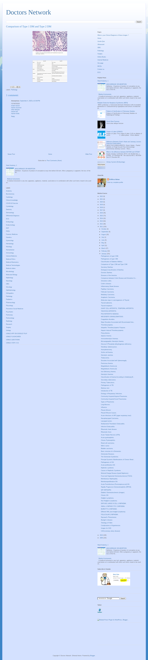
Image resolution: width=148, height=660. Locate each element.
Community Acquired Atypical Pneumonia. (114, 396)
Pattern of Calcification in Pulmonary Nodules (120, 111)
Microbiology (10, 271)
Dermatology (10, 212)
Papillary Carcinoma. (107, 289)
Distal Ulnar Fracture (112, 121)
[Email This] (11, 87)
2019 (101, 204)
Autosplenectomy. (106, 349)
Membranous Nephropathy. (109, 479)
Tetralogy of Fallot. (107, 523)
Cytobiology (9, 206)
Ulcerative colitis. (106, 281)
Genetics (9, 237)
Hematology (10, 243)
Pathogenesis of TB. (107, 385)
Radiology (9, 321)
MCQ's (100, 66)
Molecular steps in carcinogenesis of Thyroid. (115, 300)
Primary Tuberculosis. (108, 382)
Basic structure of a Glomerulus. (111, 451)
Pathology (14, 90)
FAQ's (8, 231)
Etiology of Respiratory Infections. (111, 393)
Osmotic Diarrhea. (106, 272)
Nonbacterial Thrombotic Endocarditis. (113, 424)
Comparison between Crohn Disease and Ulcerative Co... (119, 278)
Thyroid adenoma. (106, 303)
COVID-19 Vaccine (12, 203)
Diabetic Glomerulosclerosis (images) (112, 492)
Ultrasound (101, 44)
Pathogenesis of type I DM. (109, 259)
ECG (7, 219)
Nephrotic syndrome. (107, 468)
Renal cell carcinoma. (108, 443)
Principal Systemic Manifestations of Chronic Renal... (118, 459)
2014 (101, 218)
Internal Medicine (11, 256)
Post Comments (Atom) (54, 160)
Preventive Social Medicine (14, 309)
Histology (9, 246)
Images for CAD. (106, 528)
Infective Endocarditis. (108, 426)
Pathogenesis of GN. (107, 462)
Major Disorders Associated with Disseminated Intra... (118, 322)
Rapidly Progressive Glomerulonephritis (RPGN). (116, 487)
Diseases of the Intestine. (109, 275)
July (102, 237)
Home (50, 154)
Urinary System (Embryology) (115, 162)
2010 (101, 535)
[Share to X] (15, 87)
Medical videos (10, 268)
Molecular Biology (11, 274)
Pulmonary (9, 315)
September (105, 232)
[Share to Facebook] (17, 87)
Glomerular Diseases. (108, 454)
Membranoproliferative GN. (109, 481)
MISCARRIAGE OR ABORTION (25, 169)
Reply (13, 116)
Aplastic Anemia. (106, 336)
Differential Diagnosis (12, 215)
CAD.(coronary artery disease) (110, 531)
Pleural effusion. (106, 410)
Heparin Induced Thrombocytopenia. (112, 330)
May (103, 243)
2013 (101, 221)
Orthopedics (10, 293)
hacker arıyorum (16, 107)
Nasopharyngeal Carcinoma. (110, 418)
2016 (101, 213)
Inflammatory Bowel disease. (110, 286)
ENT (7, 228)
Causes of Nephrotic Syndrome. (111, 470)
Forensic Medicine (12, 234)
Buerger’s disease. (107, 520)
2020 (101, 202)
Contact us (101, 69)
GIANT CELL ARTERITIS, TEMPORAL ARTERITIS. (117, 308)
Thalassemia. (105, 358)
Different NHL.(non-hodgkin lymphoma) (113, 512)
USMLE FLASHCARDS (13, 336)
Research (9, 324)
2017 (101, 210)
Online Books (102, 57)
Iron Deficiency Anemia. (108, 371)
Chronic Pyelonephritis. (108, 440)
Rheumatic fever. (106, 432)
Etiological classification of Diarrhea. (112, 270)
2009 (101, 538)
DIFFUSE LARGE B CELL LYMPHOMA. (113, 503)
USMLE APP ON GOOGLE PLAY (16, 333)
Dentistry (9, 209)
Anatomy (9, 191)
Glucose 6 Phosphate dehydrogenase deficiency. (116, 344)
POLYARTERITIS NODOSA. (110, 314)
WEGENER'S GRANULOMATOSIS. (112, 316)
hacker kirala (15, 113)
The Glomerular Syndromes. (110, 457)
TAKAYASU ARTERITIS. (109, 311)
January (104, 254)
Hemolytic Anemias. (107, 374)
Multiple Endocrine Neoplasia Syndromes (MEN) (113, 103)
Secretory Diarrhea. (107, 267)
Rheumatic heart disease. (109, 429)
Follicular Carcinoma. (107, 292)
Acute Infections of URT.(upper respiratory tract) (116, 415)
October (104, 229)
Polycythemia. (105, 333)
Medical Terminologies (13, 265)
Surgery (8, 327)
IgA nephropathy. (106, 490)
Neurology (9, 281)
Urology (8, 330)
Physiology (9, 305)
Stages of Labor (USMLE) (114, 131)
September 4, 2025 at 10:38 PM (30, 101)
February (104, 251)
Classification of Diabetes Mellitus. (112, 261)
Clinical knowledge (12, 200)
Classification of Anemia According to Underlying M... (117, 377)
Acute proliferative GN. (108, 465)
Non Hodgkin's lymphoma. (109, 501)
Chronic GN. (105, 495)
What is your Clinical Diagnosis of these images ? (113, 35)
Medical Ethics (10, 259)
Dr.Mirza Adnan (114, 179)
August (103, 234)
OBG (7, 284)
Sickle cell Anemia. (107, 352)
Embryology (10, 222)
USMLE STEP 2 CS (12, 343)
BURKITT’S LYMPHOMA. (109, 509)
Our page (100, 63)
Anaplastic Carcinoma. (108, 297)
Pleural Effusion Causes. (109, 413)
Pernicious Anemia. (107, 363)
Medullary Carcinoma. (108, 294)
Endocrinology (10, 225)
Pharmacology (10, 302)
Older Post (88, 154)
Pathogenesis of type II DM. (110, 256)
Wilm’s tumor (105, 446)
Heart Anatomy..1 (11, 165)
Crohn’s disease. (106, 283)
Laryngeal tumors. (106, 421)
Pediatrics (9, 299)
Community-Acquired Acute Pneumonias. (114, 399)
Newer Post (11, 154)
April (103, 245)
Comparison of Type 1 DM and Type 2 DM (114, 264)
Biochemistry (10, 194)
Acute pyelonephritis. (107, 437)
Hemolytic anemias (107, 355)
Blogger (92, 655)
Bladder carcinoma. (107, 448)
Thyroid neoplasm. (107, 305)
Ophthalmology (10, 290)
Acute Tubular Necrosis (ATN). (110, 435)
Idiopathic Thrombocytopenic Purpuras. (113, 327)
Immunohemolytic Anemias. (109, 338)
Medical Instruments (13, 179)
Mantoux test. (105, 388)
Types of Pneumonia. (107, 402)
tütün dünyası (15, 109)
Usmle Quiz (101, 41)
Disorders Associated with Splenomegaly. (114, 360)
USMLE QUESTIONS (13, 340)
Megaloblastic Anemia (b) (109, 369)
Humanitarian (10, 250)
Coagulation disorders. (108, 319)
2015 (101, 215)
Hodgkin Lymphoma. (107, 498)
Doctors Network (28, 12)
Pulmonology (10, 318)
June (103, 240)
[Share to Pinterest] (19, 87)
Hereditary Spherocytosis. (109, 347)
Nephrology (9, 277)
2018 (101, 207)
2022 (101, 196)
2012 (101, 224)
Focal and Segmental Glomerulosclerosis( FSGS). (116, 476)
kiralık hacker (15, 105)
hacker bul (14, 111)
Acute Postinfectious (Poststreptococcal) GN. (115, 484)
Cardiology (9, 197)
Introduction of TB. (107, 391)
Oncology (9, 287)
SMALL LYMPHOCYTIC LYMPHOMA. (113, 506)
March (103, 248)
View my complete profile (115, 182)
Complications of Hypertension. (111, 525)
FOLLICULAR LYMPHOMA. (109, 514)
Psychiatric (9, 312)
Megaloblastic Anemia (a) (109, 366)
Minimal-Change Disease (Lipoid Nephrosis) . (115, 473)
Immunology (10, 253)
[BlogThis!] (13, 87)
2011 (101, 226)
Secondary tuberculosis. (108, 380)
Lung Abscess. (105, 404)
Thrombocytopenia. (107, 325)
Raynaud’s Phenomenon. (109, 517)
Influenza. (104, 407)
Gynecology (10, 240)
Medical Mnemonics (12, 262)
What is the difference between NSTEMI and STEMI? (123, 152)
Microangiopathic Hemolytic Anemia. (112, 341)
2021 (101, 199)
